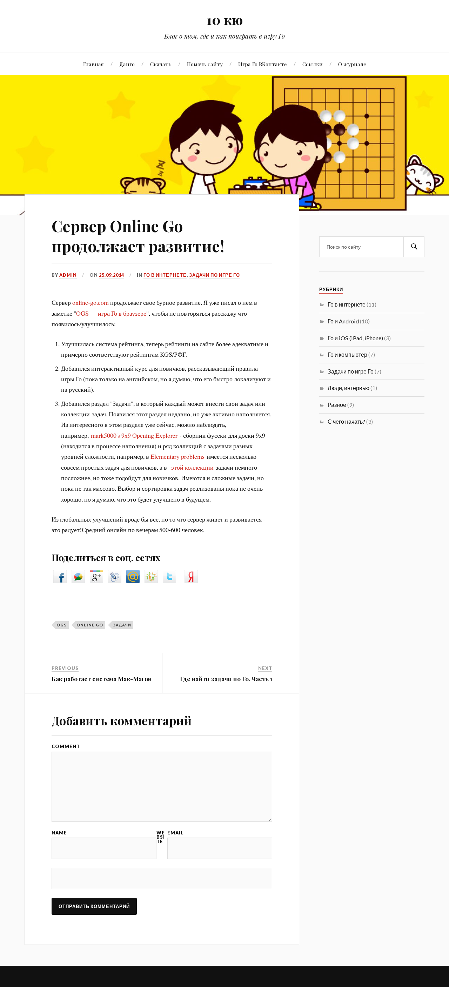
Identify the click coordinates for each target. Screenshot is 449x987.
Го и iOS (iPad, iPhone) (355, 338)
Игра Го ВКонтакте (262, 64)
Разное (337, 404)
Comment (66, 746)
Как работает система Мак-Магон (102, 679)
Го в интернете (165, 275)
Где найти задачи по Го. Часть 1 (226, 679)
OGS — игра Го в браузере (111, 313)
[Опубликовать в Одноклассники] (151, 581)
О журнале (352, 64)
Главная (93, 64)
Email (175, 833)
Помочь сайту (205, 64)
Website (160, 837)
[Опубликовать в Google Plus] (96, 581)
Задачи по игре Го (214, 275)
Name (59, 833)
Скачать (161, 64)
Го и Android (343, 321)
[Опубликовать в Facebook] (60, 581)
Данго (127, 64)
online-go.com (90, 302)
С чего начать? (346, 421)
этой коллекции (192, 467)
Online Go (89, 625)
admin (68, 275)
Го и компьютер (347, 354)
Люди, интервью (348, 387)
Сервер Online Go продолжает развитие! (138, 235)
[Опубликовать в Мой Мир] (133, 581)
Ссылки (312, 64)
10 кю (225, 19)
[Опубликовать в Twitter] (169, 581)
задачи (122, 625)
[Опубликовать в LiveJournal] (114, 581)
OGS (61, 625)
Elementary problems (177, 456)
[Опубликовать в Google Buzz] (78, 581)
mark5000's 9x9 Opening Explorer (134, 435)
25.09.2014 (111, 275)
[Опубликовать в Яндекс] (191, 581)
